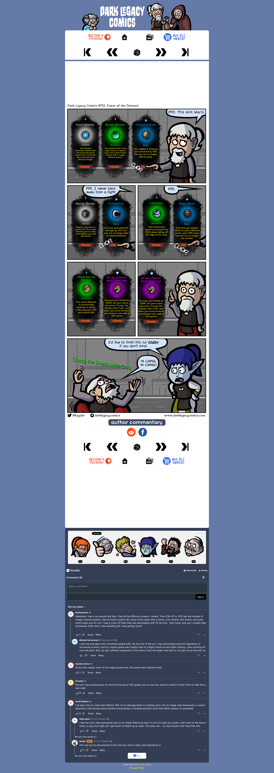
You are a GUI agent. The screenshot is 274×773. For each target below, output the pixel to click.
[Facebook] (142, 432)
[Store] (174, 37)
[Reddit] (131, 432)
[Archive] (149, 37)
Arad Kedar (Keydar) (143, 765)
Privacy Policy (137, 768)
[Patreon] (99, 37)
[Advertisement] (137, 81)
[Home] (124, 37)
